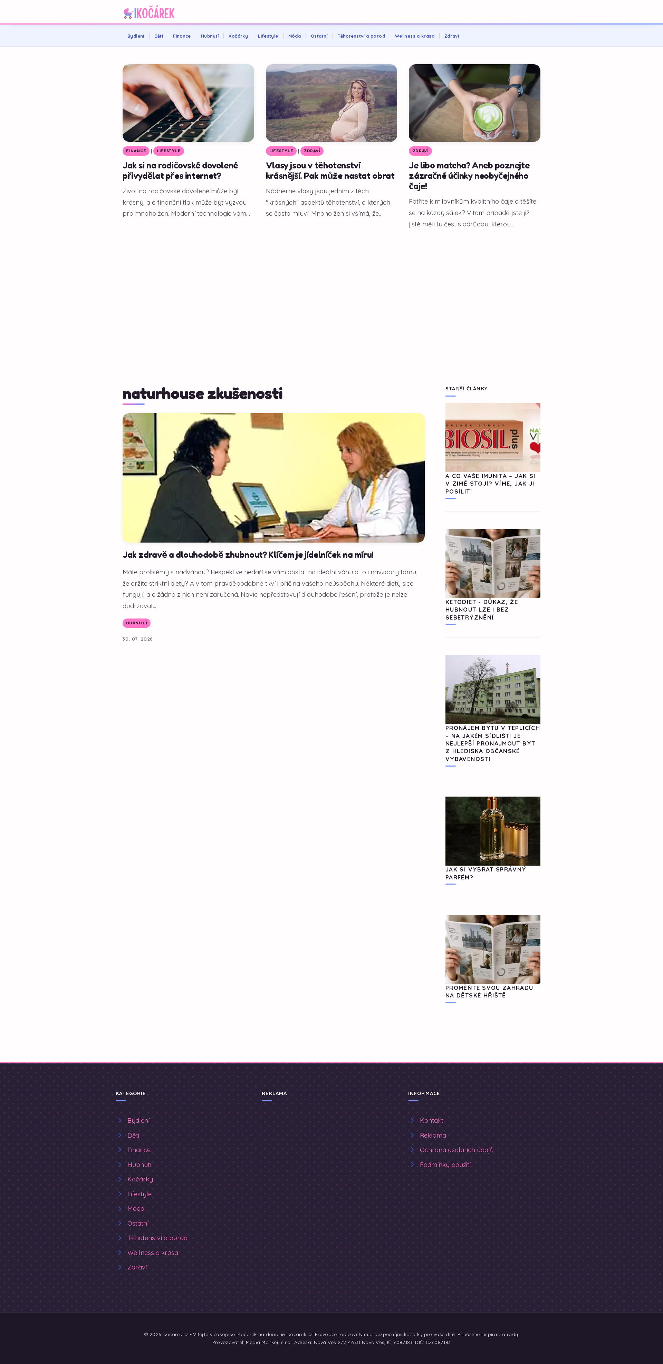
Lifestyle (268, 36)
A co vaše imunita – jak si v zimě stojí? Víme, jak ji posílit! (490, 483)
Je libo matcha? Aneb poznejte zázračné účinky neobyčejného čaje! (469, 175)
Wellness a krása (414, 36)
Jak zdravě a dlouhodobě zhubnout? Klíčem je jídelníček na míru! (248, 554)
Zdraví (451, 36)
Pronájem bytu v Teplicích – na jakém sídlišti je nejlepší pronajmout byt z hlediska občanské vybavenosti (492, 743)
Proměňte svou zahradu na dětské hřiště (489, 991)
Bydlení (135, 36)
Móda (294, 36)
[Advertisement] (331, 285)
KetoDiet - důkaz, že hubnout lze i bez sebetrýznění (481, 609)
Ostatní (319, 36)
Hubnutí (210, 36)
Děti (158, 36)
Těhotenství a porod (361, 36)
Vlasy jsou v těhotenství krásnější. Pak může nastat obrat (330, 170)
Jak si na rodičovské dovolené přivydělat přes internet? (180, 170)
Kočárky (238, 36)
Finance (182, 36)
